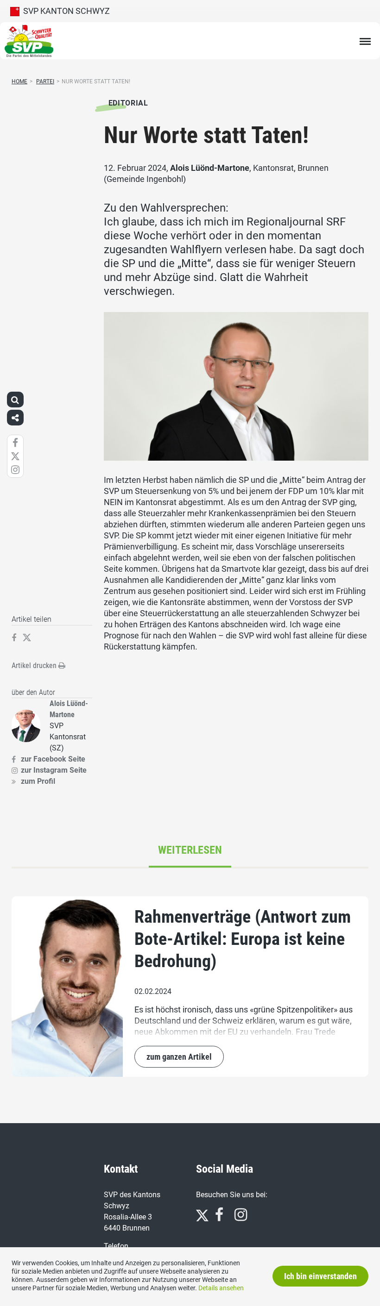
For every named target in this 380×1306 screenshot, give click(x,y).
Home (19, 81)
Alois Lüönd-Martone (209, 168)
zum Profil (38, 781)
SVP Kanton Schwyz (64, 11)
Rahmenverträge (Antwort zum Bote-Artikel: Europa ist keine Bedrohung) (242, 938)
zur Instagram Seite (54, 770)
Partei (45, 81)
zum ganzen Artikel (179, 1057)
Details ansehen (221, 1288)
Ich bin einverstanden (320, 1276)
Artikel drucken (35, 665)
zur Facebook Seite (53, 759)
